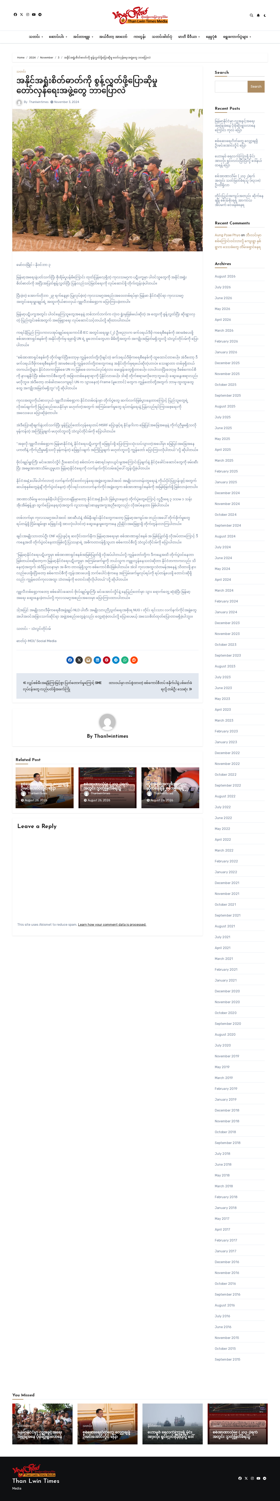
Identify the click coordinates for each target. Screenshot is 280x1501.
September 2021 (228, 915)
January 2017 (225, 1251)
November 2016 (227, 1273)
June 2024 (223, 558)
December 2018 (227, 1110)
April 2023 (223, 710)
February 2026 (226, 341)
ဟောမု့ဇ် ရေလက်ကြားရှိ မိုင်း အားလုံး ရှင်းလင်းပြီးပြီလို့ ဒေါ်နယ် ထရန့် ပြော (238, 160)
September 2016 (228, 1294)
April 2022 (223, 840)
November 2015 (227, 1338)
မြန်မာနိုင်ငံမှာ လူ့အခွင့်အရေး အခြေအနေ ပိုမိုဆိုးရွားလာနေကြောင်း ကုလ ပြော (235, 125)
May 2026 (222, 309)
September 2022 (228, 785)
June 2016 (223, 1327)
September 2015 (227, 1359)
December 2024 (227, 493)
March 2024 (224, 590)
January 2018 (226, 1208)
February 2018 (226, 1197)
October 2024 (226, 515)
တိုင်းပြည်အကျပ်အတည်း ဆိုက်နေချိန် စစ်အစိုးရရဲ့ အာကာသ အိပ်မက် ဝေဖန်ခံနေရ (239, 200)
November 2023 (227, 634)
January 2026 (226, 352)
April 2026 (223, 320)
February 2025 (226, 471)
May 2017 (222, 1219)
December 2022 (227, 753)
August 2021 (225, 926)
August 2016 (225, 1305)
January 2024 (226, 612)
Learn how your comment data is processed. (112, 925)
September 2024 (228, 525)
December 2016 (227, 1262)
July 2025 (223, 417)
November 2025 (227, 374)
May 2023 (222, 699)
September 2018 (228, 1143)
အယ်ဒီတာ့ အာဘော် (113, 37)
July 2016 (222, 1316)
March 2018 (224, 1186)
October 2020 (226, 1013)
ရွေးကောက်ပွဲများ (236, 37)
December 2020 (227, 991)
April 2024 (223, 580)
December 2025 (227, 363)
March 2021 (224, 959)
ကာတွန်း (140, 37)
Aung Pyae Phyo (227, 235)
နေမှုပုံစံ (211, 37)
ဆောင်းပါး (57, 37)
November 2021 (227, 894)
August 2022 (225, 796)
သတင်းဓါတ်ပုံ (162, 37)
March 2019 (224, 1078)
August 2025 (225, 406)
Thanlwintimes (39, 102)
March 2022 (224, 850)
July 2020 (223, 1045)
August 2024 (225, 536)
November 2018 (227, 1121)
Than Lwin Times (35, 1481)
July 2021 (222, 937)
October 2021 (225, 905)
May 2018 (222, 1175)
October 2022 (226, 775)
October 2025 (225, 385)
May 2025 (222, 439)
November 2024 (227, 504)
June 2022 (223, 818)
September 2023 (228, 655)
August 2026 (225, 276)
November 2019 (227, 1056)
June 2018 (223, 1164)
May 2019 (222, 1067)
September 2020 (228, 1024)
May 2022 (222, 829)
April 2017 (222, 1229)
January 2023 (226, 742)
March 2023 (224, 720)
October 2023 (225, 645)
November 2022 (227, 764)
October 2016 (225, 1284)
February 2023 (226, 731)
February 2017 (226, 1240)
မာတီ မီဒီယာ (188, 37)
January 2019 (226, 1099)
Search (222, 73)
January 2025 (226, 482)
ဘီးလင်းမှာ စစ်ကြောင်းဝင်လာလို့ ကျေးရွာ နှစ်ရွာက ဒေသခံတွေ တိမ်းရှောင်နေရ (238, 241)
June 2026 (223, 298)
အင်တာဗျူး (82, 37)
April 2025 (223, 450)
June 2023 (223, 688)
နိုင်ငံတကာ (24, 1426)
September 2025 (228, 395)
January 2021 (226, 980)
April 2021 (223, 948)
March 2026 (224, 330)
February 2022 (226, 861)
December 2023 (227, 623)
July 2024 (223, 547)
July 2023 (223, 677)
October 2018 (225, 1132)
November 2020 (227, 1002)
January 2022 (226, 872)
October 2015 (225, 1349)
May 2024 (222, 569)
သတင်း (35, 37)
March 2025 (224, 460)
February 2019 (226, 1089)
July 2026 (223, 287)
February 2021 (226, 970)
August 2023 (225, 666)
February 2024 (226, 601)
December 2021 (227, 883)
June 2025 (223, 428)
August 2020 (225, 1034)
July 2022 (223, 807)
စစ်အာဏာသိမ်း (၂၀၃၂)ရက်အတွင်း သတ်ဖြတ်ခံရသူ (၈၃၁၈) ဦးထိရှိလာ (106, 788)
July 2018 (222, 1154)
